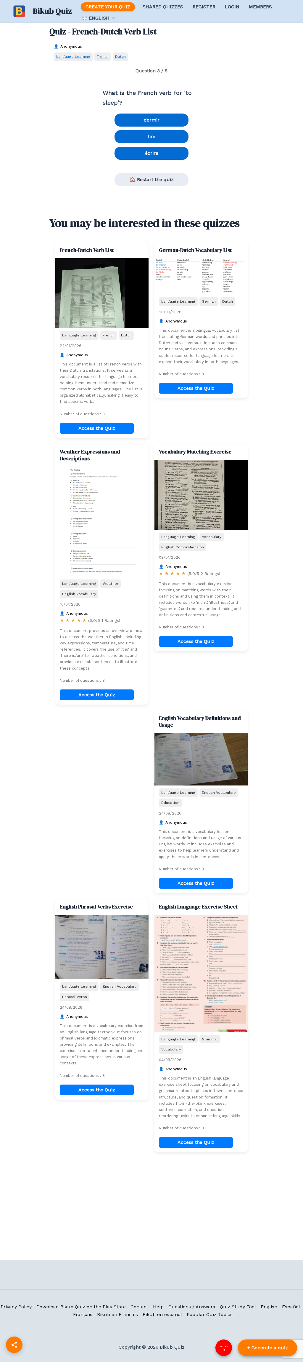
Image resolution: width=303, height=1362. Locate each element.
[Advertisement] (102, 747)
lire (151, 136)
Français (82, 1314)
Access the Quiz (96, 428)
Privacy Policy (16, 1307)
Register (204, 6)
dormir (151, 120)
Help (158, 1307)
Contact (139, 1307)
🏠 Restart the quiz (152, 179)
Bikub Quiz (52, 11)
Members (260, 6)
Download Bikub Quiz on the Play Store (81, 1307)
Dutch (120, 56)
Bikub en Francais (117, 1314)
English (269, 1307)
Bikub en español (162, 1314)
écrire (151, 153)
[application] (112, 18)
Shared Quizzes (163, 6)
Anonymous (71, 46)
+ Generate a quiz (267, 1347)
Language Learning (73, 56)
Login (232, 6)
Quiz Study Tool (238, 1307)
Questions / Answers (191, 1307)
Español (291, 1307)
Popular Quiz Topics (210, 1314)
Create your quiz (108, 6)
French (103, 56)
